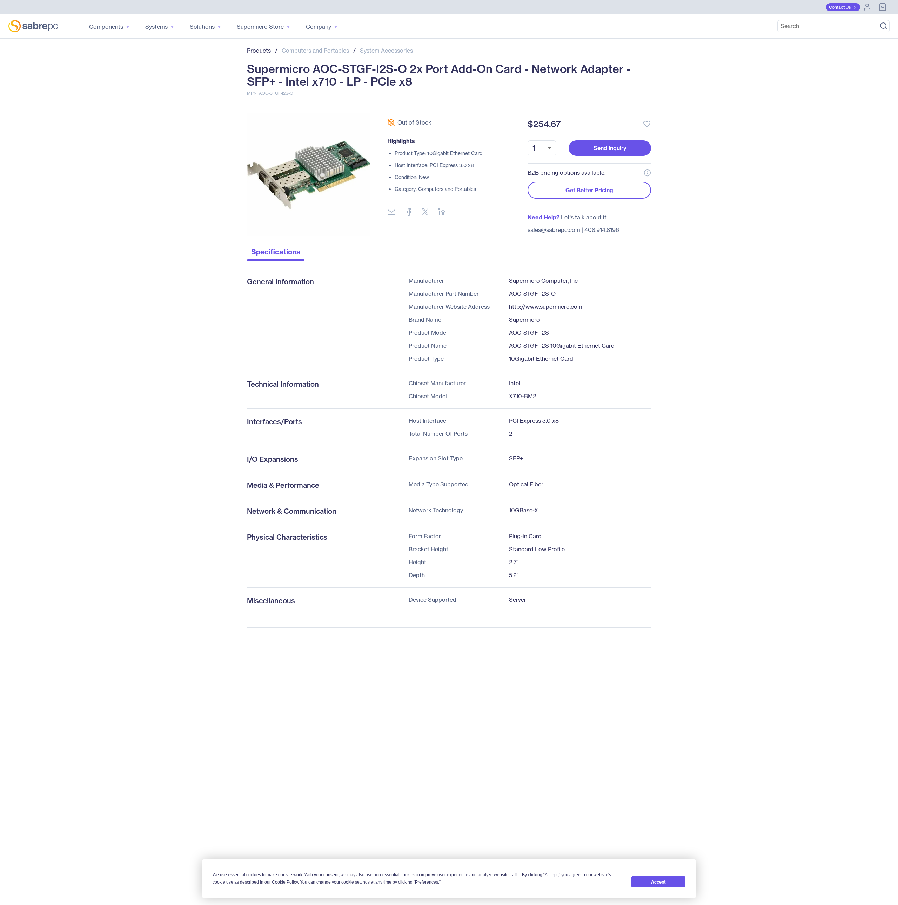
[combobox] (542, 147)
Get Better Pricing (589, 190)
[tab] (275, 253)
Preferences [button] (426, 882)
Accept (658, 882)
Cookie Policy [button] (285, 882)
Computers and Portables (315, 50)
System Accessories (386, 50)
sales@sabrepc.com (554, 229)
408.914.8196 (601, 229)
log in (604, 105)
